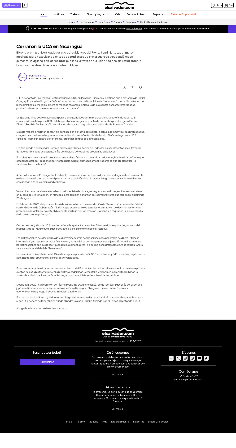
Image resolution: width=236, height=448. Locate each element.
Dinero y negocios (98, 14)
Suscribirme (47, 361)
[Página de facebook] (171, 359)
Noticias (59, 14)
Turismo (75, 14)
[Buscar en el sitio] (24, 5)
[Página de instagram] (185, 359)
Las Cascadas (87, 22)
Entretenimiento (137, 14)
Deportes (159, 14)
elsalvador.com (134, 28)
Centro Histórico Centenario (154, 22)
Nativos (118, 22)
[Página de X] (178, 359)
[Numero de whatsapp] (192, 359)
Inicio (43, 14)
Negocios (131, 22)
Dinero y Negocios (158, 421)
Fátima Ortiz (39, 75)
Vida (117, 14)
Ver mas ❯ (117, 374)
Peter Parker (104, 22)
